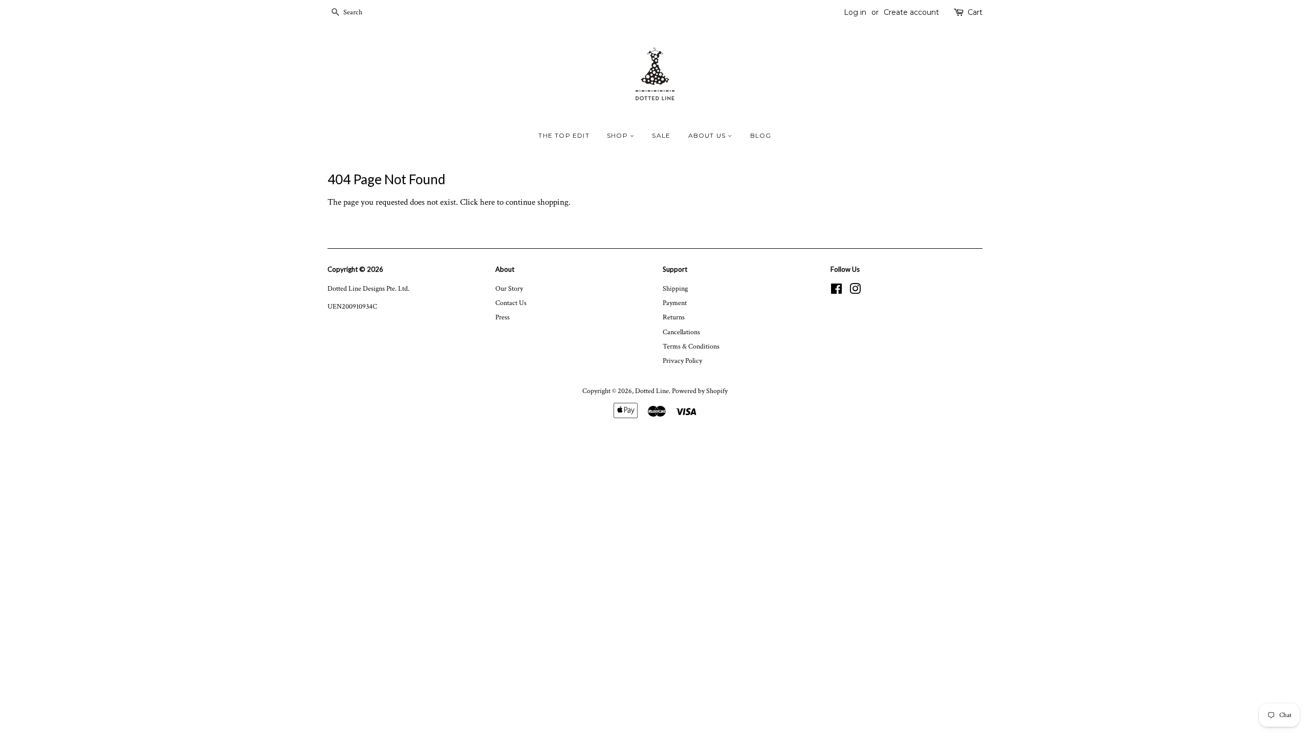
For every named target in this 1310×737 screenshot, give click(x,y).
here (487, 202)
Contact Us (511, 303)
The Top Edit (563, 135)
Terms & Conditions (691, 346)
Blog (761, 135)
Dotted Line (652, 391)
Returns (674, 317)
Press (502, 317)
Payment (675, 303)
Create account (911, 12)
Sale (661, 135)
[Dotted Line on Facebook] (836, 291)
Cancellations (681, 332)
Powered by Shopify (700, 391)
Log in (855, 12)
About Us (708, 135)
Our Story (509, 288)
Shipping (675, 288)
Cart (975, 12)
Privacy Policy (682, 360)
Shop (618, 135)
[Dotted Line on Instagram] (855, 291)
